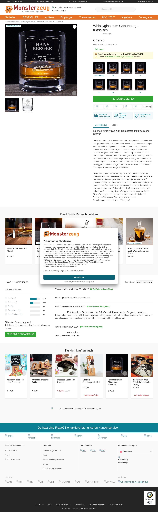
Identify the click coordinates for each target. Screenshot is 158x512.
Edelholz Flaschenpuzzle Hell (91, 381)
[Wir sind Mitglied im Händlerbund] (133, 481)
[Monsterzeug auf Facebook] (74, 495)
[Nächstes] (74, 60)
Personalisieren (123, 98)
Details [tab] (115, 125)
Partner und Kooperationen (53, 460)
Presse (7, 455)
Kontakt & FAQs (11, 450)
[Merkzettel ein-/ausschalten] (74, 93)
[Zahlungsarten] (79, 436)
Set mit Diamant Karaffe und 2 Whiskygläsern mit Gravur (138, 250)
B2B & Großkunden (12, 460)
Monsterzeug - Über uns (52, 450)
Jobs (45, 455)
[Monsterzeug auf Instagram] (64, 495)
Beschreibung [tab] (101, 125)
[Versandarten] (97, 452)
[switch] (149, 502)
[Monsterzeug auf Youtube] (94, 495)
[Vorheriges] (7, 60)
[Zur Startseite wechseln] (27, 9)
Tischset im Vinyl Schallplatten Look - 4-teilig (142, 382)
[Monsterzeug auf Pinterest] (84, 495)
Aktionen (46, 464)
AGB (50, 504)
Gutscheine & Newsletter (52, 469)
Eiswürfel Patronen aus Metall (17, 249)
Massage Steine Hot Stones (66, 381)
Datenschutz (80, 504)
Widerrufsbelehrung (63, 504)
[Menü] (154, 492)
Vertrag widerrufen (116, 504)
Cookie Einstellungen (97, 504)
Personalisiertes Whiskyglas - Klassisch (115, 382)
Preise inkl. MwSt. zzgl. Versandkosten (105, 44)
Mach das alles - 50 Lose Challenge (15, 381)
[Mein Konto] (148, 9)
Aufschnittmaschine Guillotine (40, 381)
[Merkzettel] (140, 9)
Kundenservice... (109, 427)
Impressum (39, 504)
